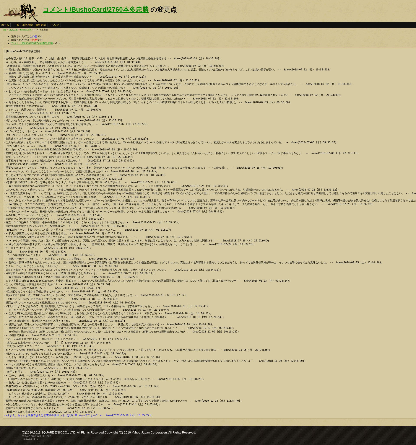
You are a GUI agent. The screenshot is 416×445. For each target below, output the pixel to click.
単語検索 (27, 24)
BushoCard (25, 29)
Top (4, 29)
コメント (13, 29)
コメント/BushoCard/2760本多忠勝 (96, 9)
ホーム (5, 24)
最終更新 (41, 24)
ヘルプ (55, 24)
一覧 (17, 24)
